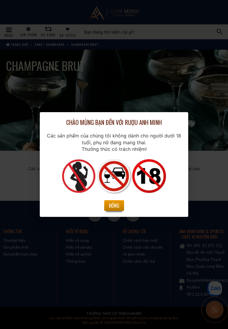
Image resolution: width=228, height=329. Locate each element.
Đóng (114, 205)
